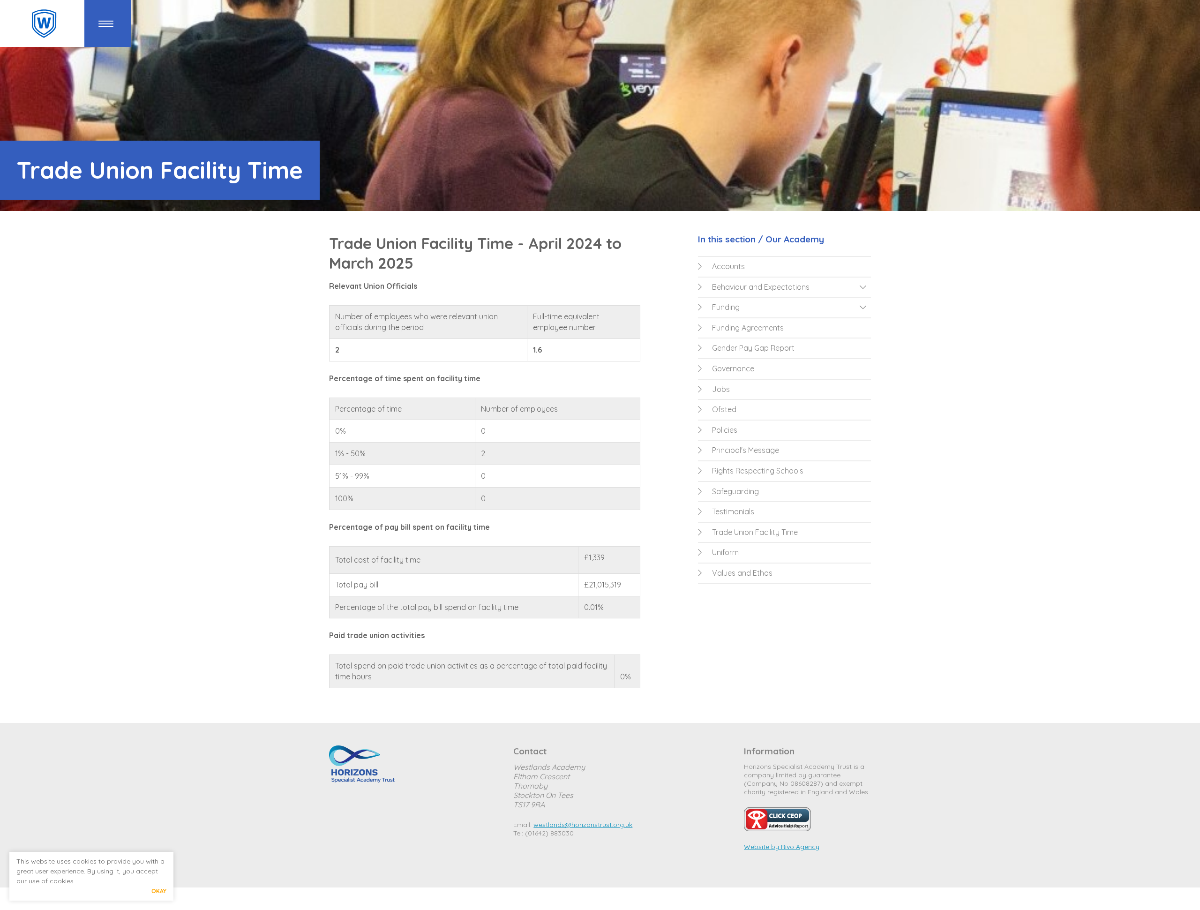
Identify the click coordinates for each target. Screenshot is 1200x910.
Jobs (721, 389)
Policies (724, 430)
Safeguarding (735, 491)
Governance (733, 368)
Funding (726, 307)
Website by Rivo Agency (781, 846)
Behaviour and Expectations (761, 287)
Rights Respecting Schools (757, 470)
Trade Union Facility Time (755, 532)
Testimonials (733, 511)
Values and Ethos (742, 573)
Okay (158, 891)
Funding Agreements (748, 327)
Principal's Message (745, 450)
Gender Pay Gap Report (753, 348)
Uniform (725, 552)
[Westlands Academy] (44, 23)
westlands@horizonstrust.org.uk (582, 824)
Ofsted (724, 409)
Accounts (728, 266)
